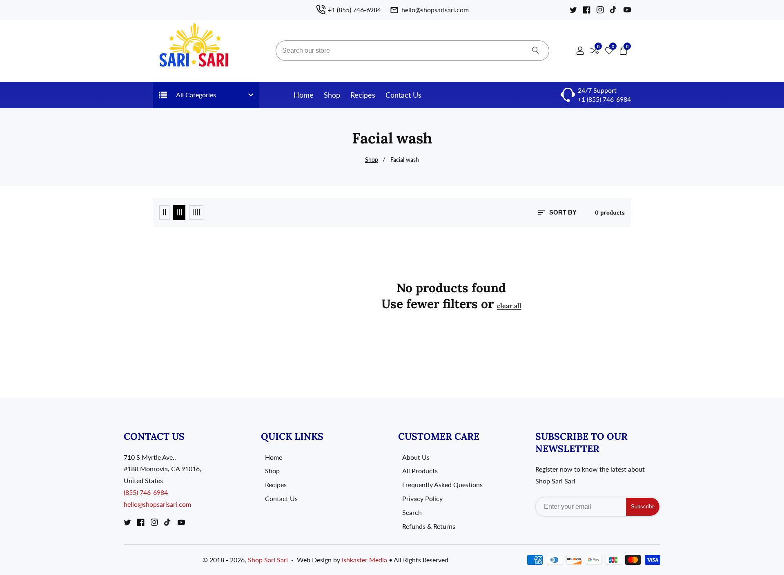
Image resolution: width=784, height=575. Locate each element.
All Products (420, 470)
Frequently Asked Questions (442, 484)
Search (412, 512)
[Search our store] (535, 50)
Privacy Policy (422, 498)
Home (304, 94)
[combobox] (412, 50)
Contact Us (403, 94)
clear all (509, 306)
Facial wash (404, 159)
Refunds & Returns (428, 526)
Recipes (362, 94)
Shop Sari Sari (268, 560)
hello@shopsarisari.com (157, 504)
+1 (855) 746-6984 (604, 99)
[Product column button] (164, 212)
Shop (332, 94)
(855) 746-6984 (146, 492)
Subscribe (643, 506)
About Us (416, 457)
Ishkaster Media (364, 560)
